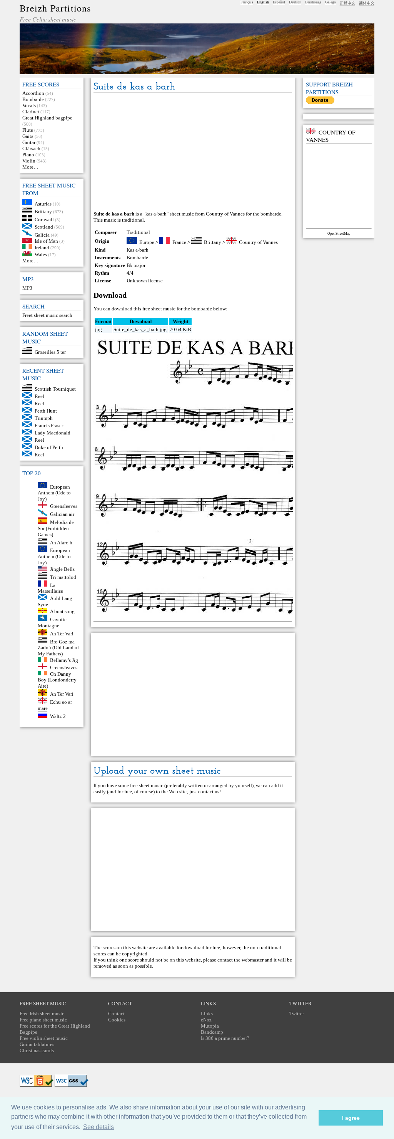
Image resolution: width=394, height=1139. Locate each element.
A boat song (62, 611)
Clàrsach (31, 148)
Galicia (42, 234)
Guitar (28, 142)
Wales (41, 254)
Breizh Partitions (55, 8)
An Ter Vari (61, 634)
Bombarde (33, 99)
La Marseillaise (50, 588)
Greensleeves (63, 506)
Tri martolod (63, 577)
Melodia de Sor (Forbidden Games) (56, 528)
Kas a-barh (138, 250)
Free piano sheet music (43, 1020)
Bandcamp (212, 1032)
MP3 (27, 288)
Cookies (116, 1020)
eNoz (206, 1020)
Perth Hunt (46, 411)
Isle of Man (46, 241)
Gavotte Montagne (52, 622)
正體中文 (347, 3)
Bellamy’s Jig (64, 660)
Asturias (43, 203)
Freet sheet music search (47, 315)
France (179, 242)
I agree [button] (351, 1118)
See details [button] (98, 1127)
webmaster (253, 960)
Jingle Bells (62, 569)
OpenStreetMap (339, 233)
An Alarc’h (61, 542)
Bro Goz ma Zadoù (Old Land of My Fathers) (58, 647)
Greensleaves (63, 667)
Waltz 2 (58, 716)
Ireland (42, 247)
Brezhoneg (313, 2)
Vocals (29, 105)
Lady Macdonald (52, 433)
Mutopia (210, 1026)
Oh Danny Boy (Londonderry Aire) (57, 680)
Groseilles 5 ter (50, 352)
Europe (146, 242)
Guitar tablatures (37, 1044)
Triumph (44, 418)
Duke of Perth (49, 447)
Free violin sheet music (44, 1038)
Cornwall (44, 219)
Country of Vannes (258, 242)
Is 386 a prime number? (225, 1038)
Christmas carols (37, 1050)
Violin (28, 161)
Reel (39, 396)
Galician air (62, 514)
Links (207, 1013)
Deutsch (295, 2)
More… (30, 167)
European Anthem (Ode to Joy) (54, 493)
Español (279, 2)
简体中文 (366, 3)
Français (246, 2)
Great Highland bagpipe (47, 118)
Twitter (296, 1013)
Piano (28, 155)
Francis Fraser (49, 425)
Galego (330, 2)
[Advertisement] (192, 152)
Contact (116, 1013)
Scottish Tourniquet (55, 389)
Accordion (33, 93)
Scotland (44, 227)
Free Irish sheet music (42, 1013)
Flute (27, 130)
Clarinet (30, 111)
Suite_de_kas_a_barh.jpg (140, 329)
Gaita (27, 136)
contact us (208, 791)
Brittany (43, 211)
